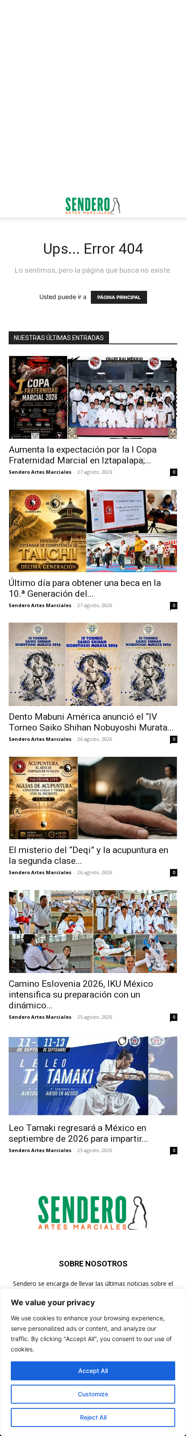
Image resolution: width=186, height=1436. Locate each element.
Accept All (93, 1370)
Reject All (93, 1417)
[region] (93, 1362)
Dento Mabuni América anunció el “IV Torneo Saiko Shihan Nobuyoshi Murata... (91, 722)
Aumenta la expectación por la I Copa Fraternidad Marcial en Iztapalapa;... (83, 455)
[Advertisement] (93, 97)
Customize (93, 1394)
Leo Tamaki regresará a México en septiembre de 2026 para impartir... (78, 1133)
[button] (15, 205)
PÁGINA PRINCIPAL (119, 297)
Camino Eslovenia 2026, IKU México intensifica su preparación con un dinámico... (81, 995)
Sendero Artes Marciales (40, 472)
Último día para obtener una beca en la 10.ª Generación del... (85, 588)
